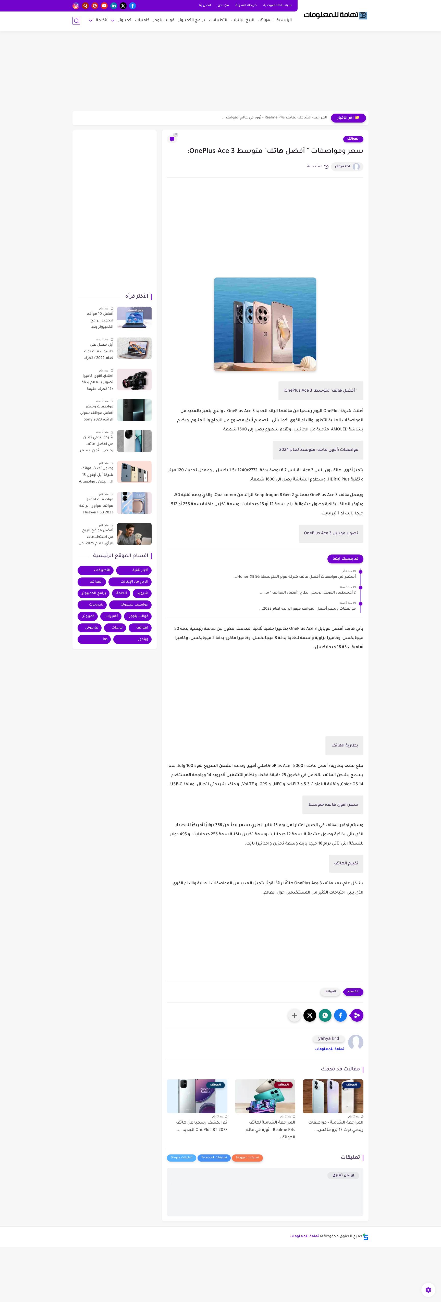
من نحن (223, 5)
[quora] (85, 5)
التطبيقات (218, 20)
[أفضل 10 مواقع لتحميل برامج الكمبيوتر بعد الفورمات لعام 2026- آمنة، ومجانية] (134, 317)
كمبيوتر (124, 20)
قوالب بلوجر (163, 20)
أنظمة (101, 20)
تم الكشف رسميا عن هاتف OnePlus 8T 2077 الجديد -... (201, 1126)
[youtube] (104, 5)
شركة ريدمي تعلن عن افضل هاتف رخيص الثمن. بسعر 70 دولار (96, 445)
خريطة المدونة (246, 5)
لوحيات (117, 628)
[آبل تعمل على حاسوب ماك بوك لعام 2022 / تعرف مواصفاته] (134, 348)
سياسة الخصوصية (277, 5)
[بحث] (76, 21)
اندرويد (142, 593)
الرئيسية (284, 20)
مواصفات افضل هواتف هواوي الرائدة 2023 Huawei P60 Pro (96, 507)
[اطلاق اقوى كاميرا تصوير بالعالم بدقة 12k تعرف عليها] (134, 379)
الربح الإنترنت (242, 20)
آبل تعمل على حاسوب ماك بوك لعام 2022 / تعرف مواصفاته (98, 352)
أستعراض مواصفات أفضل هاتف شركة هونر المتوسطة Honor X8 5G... (295, 577)
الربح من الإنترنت (134, 582)
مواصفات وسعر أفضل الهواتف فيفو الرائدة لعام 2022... (307, 609)
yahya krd (342, 166)
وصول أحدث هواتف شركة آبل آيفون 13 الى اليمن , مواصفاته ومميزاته (96, 476)
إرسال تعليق (343, 1175)
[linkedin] (113, 5)
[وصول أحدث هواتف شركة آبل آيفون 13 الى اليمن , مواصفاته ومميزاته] (134, 472)
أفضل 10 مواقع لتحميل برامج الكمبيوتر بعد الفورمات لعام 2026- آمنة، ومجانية (96, 321)
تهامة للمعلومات (329, 1049)
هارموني (91, 628)
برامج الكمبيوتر (191, 20)
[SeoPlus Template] (365, 1236)
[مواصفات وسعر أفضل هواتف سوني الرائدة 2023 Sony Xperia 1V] (134, 410)
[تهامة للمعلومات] (334, 15)
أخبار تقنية (140, 570)
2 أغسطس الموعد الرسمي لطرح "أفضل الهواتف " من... (308, 593)
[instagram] (75, 5)
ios (105, 639)
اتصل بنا (205, 5)
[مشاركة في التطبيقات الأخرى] (294, 1015)
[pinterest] (94, 5)
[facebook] (132, 5)
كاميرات (142, 20)
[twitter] (123, 5)
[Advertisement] (220, 71)
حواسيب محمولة (134, 605)
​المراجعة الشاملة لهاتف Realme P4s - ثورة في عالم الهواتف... (274, 118)
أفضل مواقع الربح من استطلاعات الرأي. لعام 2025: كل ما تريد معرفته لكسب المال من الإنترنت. (96, 538)
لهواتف (142, 628)
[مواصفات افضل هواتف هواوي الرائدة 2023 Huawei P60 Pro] (134, 503)
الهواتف (265, 20)
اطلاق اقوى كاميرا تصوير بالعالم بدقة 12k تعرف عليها (97, 382)
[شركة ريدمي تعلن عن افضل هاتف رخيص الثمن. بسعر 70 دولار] (134, 441)
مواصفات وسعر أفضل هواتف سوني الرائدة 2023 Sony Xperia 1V (96, 414)
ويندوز (143, 639)
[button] (340, 1015)
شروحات (96, 605)
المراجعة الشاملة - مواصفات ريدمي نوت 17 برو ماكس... (335, 1126)
